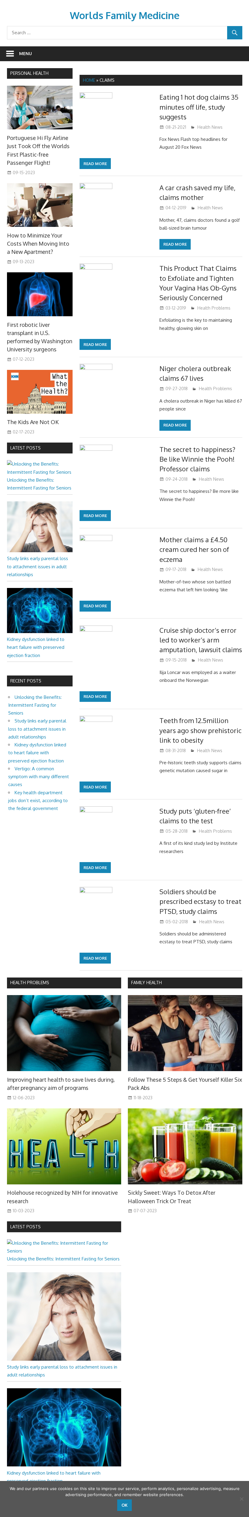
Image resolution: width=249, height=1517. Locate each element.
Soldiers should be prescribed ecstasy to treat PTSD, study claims (200, 901)
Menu (25, 53)
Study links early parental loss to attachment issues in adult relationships (37, 566)
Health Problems (213, 307)
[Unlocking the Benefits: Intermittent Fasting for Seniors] (40, 472)
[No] (241, 1499)
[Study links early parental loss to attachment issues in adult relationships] (40, 550)
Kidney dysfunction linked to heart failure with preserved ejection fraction (35, 647)
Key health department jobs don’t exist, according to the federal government (38, 801)
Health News (210, 127)
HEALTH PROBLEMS (29, 982)
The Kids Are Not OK (33, 422)
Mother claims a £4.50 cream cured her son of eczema (194, 549)
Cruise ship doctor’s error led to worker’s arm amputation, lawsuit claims (200, 640)
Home (89, 80)
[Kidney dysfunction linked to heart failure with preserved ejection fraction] (40, 631)
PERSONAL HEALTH (29, 73)
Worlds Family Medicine (124, 15)
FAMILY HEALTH (146, 982)
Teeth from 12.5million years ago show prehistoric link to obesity (200, 730)
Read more (95, 163)
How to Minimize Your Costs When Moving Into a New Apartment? (38, 243)
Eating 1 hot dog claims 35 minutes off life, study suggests (198, 107)
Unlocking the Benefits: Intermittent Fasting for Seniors (35, 705)
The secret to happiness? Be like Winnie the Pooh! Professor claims (197, 459)
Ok (124, 1505)
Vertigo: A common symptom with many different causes (38, 777)
